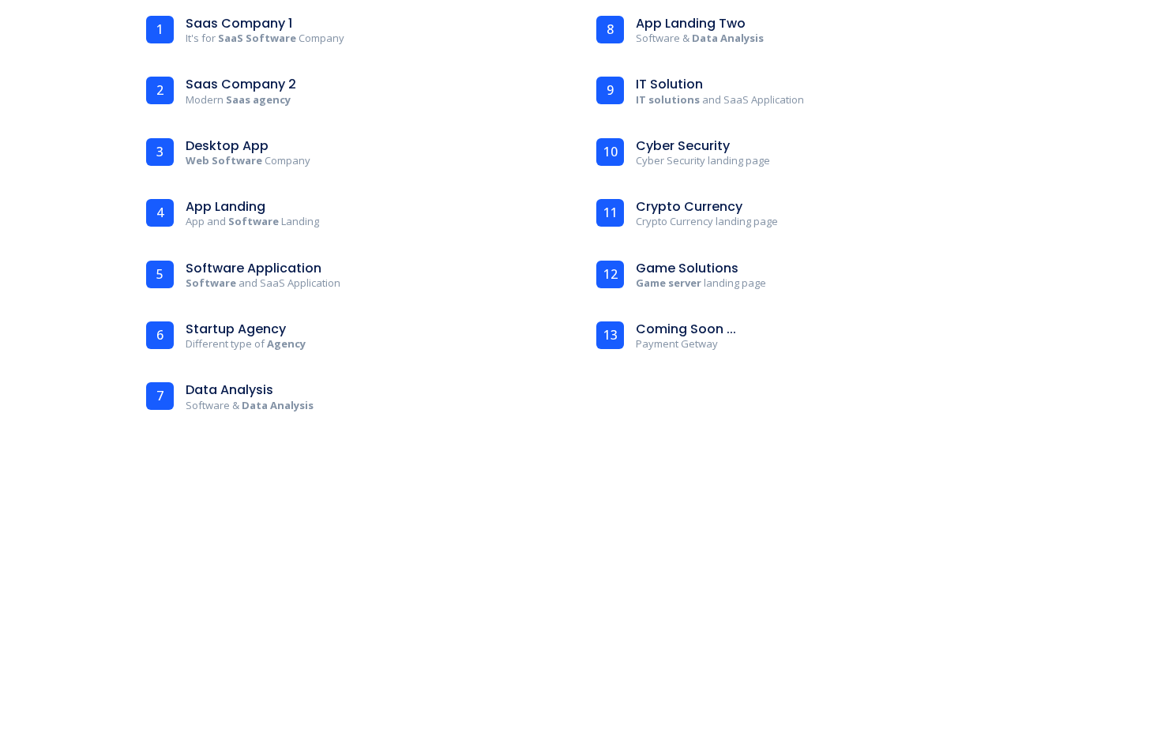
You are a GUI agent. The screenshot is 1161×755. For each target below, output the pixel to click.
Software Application (253, 268)
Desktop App (227, 146)
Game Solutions (687, 268)
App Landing (225, 206)
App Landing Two (691, 23)
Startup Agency (236, 329)
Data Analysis (229, 390)
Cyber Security (683, 146)
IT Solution (669, 84)
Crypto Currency (689, 206)
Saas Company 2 (241, 84)
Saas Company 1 (239, 23)
